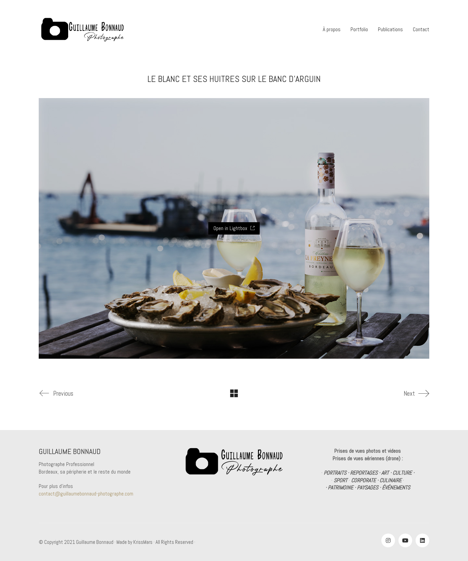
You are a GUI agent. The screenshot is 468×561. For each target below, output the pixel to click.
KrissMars (142, 542)
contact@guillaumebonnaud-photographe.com (86, 493)
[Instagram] (388, 540)
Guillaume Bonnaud (94, 542)
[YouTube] (405, 540)
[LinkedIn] (422, 540)
